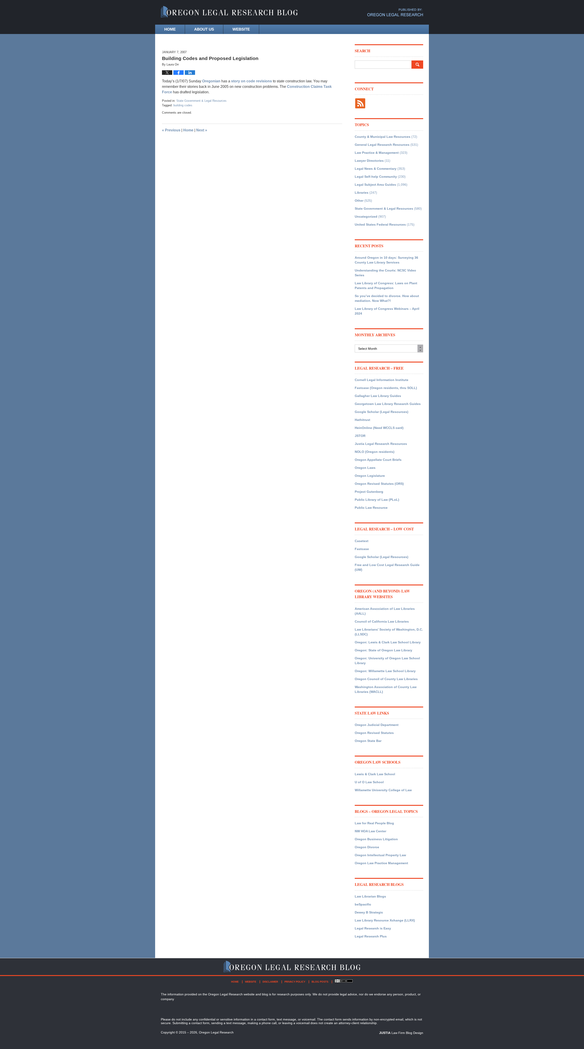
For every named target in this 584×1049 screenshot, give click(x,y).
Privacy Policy (294, 981)
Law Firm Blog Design (401, 1033)
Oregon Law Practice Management (381, 863)
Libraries (361, 192)
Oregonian (211, 81)
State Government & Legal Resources (201, 100)
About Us (204, 29)
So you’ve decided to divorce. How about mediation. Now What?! (387, 298)
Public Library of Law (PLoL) (377, 499)
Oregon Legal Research (216, 1032)
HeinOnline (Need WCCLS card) (379, 428)
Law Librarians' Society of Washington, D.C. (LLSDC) (389, 632)
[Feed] (360, 103)
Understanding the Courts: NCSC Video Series (385, 273)
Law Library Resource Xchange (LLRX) (385, 920)
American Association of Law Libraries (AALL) (385, 611)
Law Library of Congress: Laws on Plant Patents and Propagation (386, 285)
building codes (182, 105)
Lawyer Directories (369, 160)
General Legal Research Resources (382, 144)
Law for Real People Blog (374, 823)
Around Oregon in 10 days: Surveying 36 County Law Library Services (386, 260)
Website (241, 29)
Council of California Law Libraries (382, 621)
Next (201, 130)
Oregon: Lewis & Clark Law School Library (388, 642)
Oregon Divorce (367, 847)
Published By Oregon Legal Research (395, 12)
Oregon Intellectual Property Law (380, 855)
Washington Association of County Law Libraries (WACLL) (386, 689)
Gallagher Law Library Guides (378, 396)
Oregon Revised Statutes (374, 733)
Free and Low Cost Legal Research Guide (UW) (387, 567)
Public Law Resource (371, 507)
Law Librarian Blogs (370, 896)
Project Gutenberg (369, 491)
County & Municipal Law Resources (382, 136)
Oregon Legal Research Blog (229, 12)
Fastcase (362, 549)
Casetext (361, 541)
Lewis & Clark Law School (375, 774)
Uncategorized (366, 216)
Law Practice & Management (377, 152)
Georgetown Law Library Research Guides (388, 404)
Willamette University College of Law (383, 790)
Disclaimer (270, 981)
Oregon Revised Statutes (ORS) (379, 483)
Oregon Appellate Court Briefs (378, 460)
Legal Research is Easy (373, 928)
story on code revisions (251, 81)
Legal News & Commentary (375, 168)
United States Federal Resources (380, 224)
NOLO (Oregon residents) (374, 452)
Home (170, 29)
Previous (171, 130)
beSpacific (363, 904)
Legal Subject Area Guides (375, 184)
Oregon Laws (365, 468)
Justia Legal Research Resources (381, 444)
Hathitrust (362, 420)
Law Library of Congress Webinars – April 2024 (387, 311)
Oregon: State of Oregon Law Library (383, 650)
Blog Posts (320, 981)
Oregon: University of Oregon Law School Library (387, 660)
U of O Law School (369, 782)
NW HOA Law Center (370, 831)
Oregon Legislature (370, 476)
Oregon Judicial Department (377, 725)
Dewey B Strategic (369, 912)
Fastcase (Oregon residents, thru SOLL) (386, 388)
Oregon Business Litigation (376, 839)
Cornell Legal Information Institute (381, 380)
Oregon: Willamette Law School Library (385, 671)
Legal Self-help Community (376, 176)
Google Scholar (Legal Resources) (381, 412)
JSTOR (360, 436)
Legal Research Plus (371, 936)
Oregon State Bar (368, 741)
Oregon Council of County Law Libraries (386, 679)
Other (359, 200)
